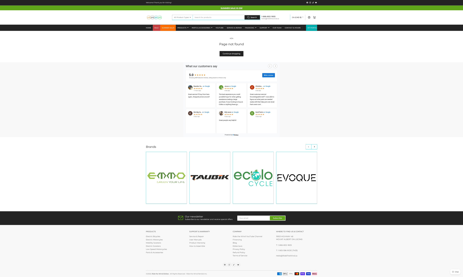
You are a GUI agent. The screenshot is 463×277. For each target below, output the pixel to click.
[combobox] (226, 17)
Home (148, 28)
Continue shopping (231, 53)
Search (254, 17)
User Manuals (195, 240)
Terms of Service (240, 255)
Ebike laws (237, 246)
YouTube (220, 28)
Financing (249, 28)
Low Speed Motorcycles (156, 249)
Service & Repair (234, 28)
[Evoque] (296, 177)
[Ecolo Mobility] (253, 177)
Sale (156, 28)
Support (263, 28)
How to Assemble (197, 246)
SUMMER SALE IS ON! (231, 8)
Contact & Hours (293, 28)
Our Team (277, 28)
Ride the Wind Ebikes (160, 274)
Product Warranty (197, 243)
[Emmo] (166, 178)
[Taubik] (210, 177)
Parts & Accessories (201, 28)
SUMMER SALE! (168, 28)
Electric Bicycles (153, 236)
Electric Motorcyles (154, 240)
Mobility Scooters (153, 243)
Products (181, 28)
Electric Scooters (153, 246)
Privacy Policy (239, 249)
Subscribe (277, 218)
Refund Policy (239, 252)
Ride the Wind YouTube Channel (247, 236)
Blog (235, 243)
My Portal (312, 28)
